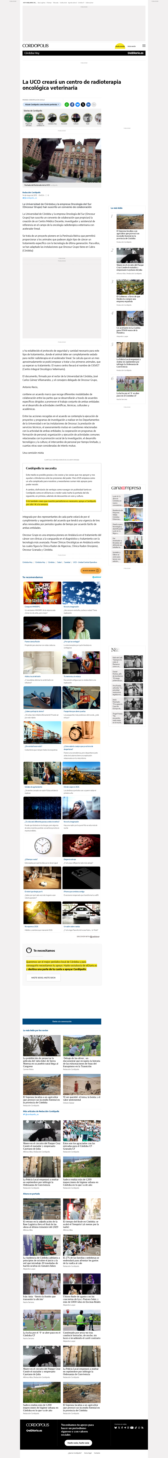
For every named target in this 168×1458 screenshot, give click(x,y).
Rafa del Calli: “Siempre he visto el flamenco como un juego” (117, 662)
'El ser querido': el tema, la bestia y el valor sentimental (81, 1098)
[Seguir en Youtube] (132, 1428)
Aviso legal (88, 1453)
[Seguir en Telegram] (125, 1428)
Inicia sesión (132, 46)
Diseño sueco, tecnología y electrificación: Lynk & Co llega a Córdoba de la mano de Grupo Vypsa (118, 528)
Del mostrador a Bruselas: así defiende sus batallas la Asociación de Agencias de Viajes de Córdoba (117, 542)
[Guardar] (94, 104)
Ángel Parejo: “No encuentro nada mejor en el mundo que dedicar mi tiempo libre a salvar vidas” (118, 718)
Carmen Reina (28, 1069)
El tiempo (49, 2)
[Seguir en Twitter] (119, 1428)
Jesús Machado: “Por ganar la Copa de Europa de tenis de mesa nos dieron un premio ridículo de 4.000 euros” (118, 704)
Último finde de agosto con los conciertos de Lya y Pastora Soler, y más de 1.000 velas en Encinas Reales (81, 1299)
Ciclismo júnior (89, 2)
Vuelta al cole (63, 2)
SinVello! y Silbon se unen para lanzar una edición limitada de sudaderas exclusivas (117, 556)
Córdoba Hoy (31, 53)
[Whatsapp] (67, 104)
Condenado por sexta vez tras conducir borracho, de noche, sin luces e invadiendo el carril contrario (81, 1335)
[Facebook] (72, 104)
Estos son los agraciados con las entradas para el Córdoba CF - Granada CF (79, 1146)
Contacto (97, 1453)
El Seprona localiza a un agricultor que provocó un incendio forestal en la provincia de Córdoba (41, 1100)
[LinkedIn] (88, 104)
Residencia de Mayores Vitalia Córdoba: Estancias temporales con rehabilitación (118, 514)
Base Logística (41, 2)
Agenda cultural (72, 2)
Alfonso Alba (28, 1152)
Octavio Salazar (68, 1103)
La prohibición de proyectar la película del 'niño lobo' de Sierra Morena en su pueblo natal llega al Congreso (40, 1062)
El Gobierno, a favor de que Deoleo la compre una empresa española (128, 299)
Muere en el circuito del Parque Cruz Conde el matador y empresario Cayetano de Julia (41, 1146)
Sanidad (67, 562)
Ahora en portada (31, 1194)
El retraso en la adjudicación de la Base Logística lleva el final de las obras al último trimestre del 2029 (40, 1224)
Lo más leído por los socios (35, 1030)
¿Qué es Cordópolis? (75, 1453)
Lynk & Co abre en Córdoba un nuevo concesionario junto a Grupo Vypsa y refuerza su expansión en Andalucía (118, 500)
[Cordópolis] (39, 1424)
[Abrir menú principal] (143, 46)
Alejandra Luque (29, 1269)
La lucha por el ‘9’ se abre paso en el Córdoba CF (41, 1334)
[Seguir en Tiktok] (136, 1428)
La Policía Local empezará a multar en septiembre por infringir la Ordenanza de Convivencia (41, 1182)
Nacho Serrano (28, 1302)
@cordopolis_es (30, 198)
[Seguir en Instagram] (128, 1428)
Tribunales (56, 2)
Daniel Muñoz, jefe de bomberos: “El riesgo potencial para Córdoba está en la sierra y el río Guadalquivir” (118, 676)
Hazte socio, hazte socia (43, 978)
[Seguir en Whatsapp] (139, 1428)
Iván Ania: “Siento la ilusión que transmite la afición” (39, 1298)
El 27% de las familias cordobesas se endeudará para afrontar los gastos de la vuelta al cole (81, 1260)
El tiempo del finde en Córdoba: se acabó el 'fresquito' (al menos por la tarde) (81, 1224)
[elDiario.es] (39, 1430)
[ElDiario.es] (136, 53)
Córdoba (51, 562)
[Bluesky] (77, 104)
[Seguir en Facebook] (122, 1428)
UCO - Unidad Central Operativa (85, 562)
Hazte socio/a (120, 46)
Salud (59, 562)
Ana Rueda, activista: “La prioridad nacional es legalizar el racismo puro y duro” (117, 690)
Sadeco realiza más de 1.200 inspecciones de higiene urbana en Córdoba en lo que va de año (80, 1182)
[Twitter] (83, 104)
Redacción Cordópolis (31, 192)
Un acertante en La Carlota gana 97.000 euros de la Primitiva (128, 330)
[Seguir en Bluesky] (116, 1428)
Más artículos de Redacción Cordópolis (41, 1111)
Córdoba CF (81, 2)
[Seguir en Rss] (142, 1428)
